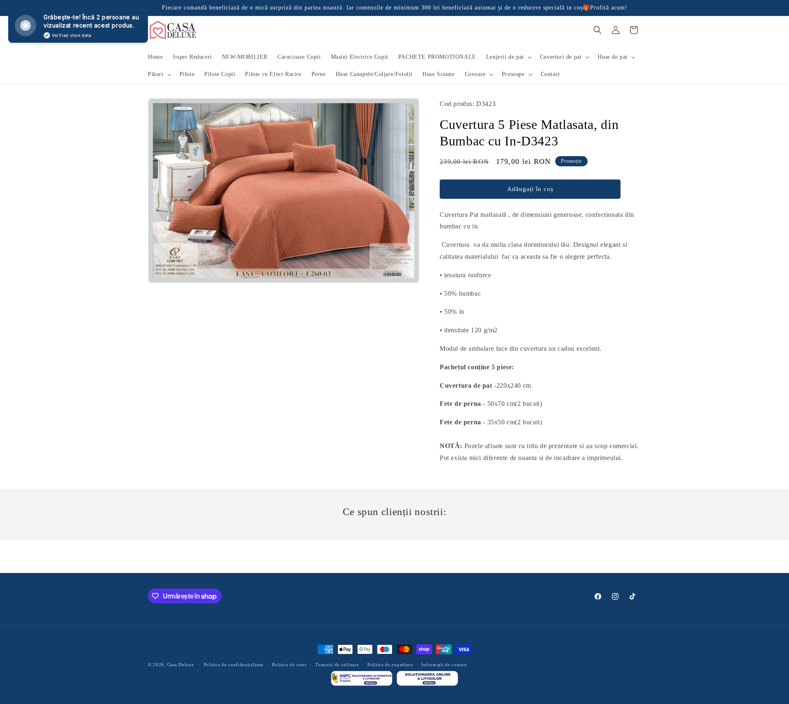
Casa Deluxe (180, 664)
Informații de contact (444, 664)
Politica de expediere (390, 664)
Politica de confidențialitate (233, 664)
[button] (508, 57)
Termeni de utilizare (337, 664)
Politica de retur (289, 664)
